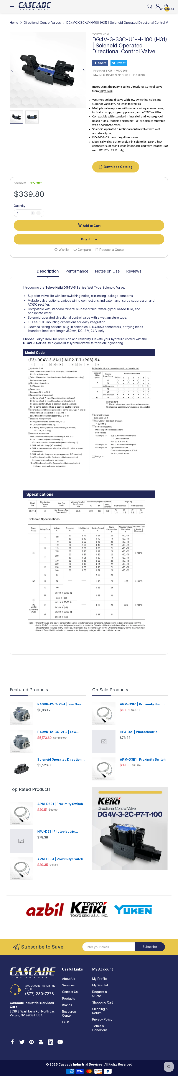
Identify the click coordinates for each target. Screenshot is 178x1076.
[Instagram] (41, 1042)
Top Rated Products (30, 789)
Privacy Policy (102, 1019)
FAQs (65, 1022)
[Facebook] (12, 1042)
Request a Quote (99, 993)
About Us (68, 979)
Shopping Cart (102, 1002)
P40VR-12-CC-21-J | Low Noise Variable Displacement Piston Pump (60, 732)
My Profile (99, 979)
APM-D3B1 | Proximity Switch (143, 759)
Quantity (19, 206)
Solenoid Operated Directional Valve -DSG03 (60, 760)
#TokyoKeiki (57, 343)
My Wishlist (100, 985)
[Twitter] (22, 1042)
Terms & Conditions (99, 1028)
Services (68, 985)
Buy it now (89, 239)
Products (68, 998)
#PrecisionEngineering (107, 343)
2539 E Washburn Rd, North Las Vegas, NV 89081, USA (32, 1013)
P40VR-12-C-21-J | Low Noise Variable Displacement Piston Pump (60, 704)
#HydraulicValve (78, 343)
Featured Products (29, 689)
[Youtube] (60, 1042)
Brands (67, 1005)
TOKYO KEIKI (100, 34)
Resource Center (69, 1013)
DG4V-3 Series (75, 287)
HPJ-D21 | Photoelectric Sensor (138, 732)
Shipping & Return (100, 1011)
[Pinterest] (31, 1042)
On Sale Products (110, 689)
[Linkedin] (50, 1042)
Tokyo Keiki (54, 287)
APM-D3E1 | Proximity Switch (142, 704)
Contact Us (70, 992)
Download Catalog (118, 167)
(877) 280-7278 (39, 993)
